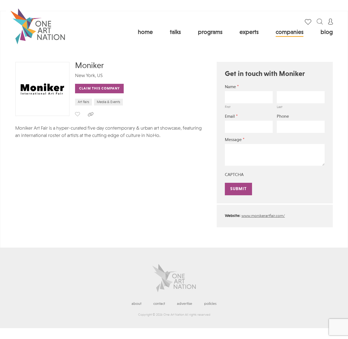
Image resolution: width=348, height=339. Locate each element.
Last (279, 107)
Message (234, 139)
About (136, 304)
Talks (175, 32)
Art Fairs (83, 102)
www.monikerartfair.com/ (263, 216)
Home (145, 32)
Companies (289, 32)
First (227, 107)
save (77, 114)
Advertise (184, 304)
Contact (159, 304)
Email (231, 116)
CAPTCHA (234, 175)
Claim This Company (99, 88)
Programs (210, 32)
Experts (249, 32)
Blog (327, 32)
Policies (210, 304)
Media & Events (108, 102)
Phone (283, 116)
